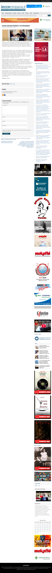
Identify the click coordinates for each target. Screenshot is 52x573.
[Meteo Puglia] (37, 485)
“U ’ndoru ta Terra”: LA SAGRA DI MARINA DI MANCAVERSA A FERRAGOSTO (44, 366)
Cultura (26, 13)
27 (49, 529)
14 (35, 527)
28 (35, 531)
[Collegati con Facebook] (4, 95)
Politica (19, 13)
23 (40, 529)
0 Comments (14, 27)
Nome (4, 117)
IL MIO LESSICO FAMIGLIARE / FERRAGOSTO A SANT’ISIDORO (41, 147)
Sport (31, 13)
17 (42, 527)
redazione (3, 27)
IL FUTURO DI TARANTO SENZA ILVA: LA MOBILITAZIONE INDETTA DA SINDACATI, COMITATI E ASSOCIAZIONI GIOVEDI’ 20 (44, 362)
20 (49, 527)
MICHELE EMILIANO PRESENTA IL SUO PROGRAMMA (16, 26)
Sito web (4, 125)
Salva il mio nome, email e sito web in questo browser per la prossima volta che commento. (16, 131)
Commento (5, 105)
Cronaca (14, 13)
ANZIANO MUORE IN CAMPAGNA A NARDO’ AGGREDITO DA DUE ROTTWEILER (43, 72)
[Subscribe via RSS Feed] (3, 95)
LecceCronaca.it (26, 565)
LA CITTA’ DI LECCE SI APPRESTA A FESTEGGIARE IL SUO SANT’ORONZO (44, 346)
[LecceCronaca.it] (13, 10)
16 (40, 527)
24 (42, 529)
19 (47, 527)
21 (35, 529)
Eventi (23, 13)
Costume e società (8, 13)
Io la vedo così (36, 13)
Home (3, 13)
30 (40, 531)
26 (47, 529)
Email (3, 121)
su (38, 65)
